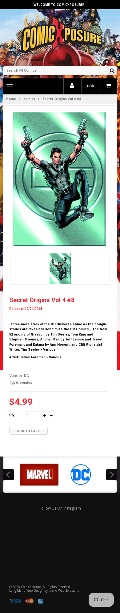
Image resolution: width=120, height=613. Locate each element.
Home (11, 99)
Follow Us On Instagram (60, 508)
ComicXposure (31, 587)
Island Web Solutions (64, 590)
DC (26, 376)
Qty (11, 415)
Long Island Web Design (26, 590)
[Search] (112, 71)
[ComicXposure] (60, 37)
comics (29, 99)
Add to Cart (28, 431)
